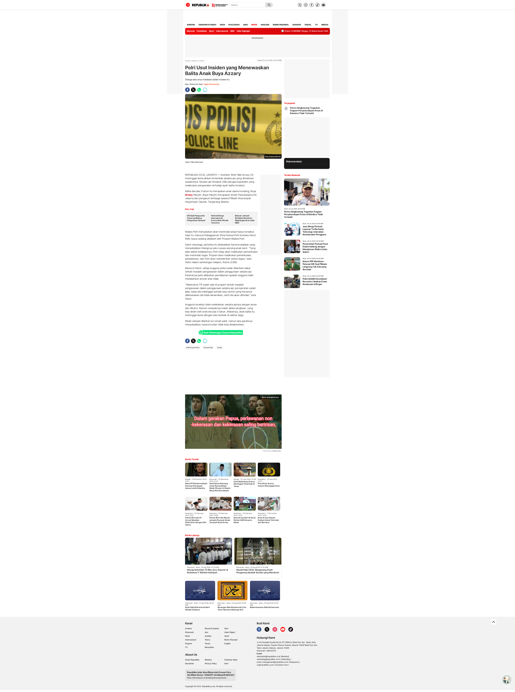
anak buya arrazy (192, 347)
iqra (245, 25)
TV (316, 25)
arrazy (219, 347)
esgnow (297, 25)
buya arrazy (208, 347)
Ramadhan (209, 647)
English (227, 643)
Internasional (222, 31)
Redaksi (208, 660)
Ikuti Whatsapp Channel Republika (223, 332)
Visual (207, 643)
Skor (226, 628)
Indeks (324, 25)
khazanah (234, 25)
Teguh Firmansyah (211, 84)
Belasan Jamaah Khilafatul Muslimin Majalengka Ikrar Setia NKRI (245, 219)
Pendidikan (202, 31)
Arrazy (189, 194)
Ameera (188, 628)
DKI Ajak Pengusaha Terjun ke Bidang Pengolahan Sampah (196, 217)
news (254, 25)
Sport (211, 31)
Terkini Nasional (292, 175)
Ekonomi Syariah (207, 25)
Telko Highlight (243, 31)
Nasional (191, 31)
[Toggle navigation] (188, 5)
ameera (191, 25)
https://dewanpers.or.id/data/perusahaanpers (207, 678)
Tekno (207, 640)
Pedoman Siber (230, 660)
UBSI (232, 31)
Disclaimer (189, 663)
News (194, 61)
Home (187, 61)
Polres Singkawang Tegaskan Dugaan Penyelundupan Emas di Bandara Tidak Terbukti (306, 110)
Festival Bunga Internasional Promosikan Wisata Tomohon (219, 219)
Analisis (208, 636)
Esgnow (188, 643)
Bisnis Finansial (281, 25)
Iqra (206, 632)
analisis (265, 25)
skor (222, 25)
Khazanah (189, 632)
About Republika (192, 660)
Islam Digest (229, 632)
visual (307, 25)
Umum (201, 61)
